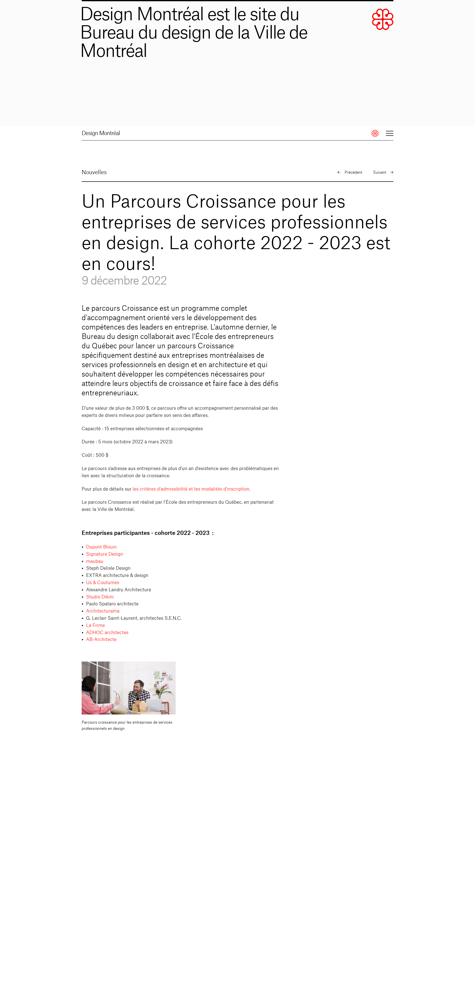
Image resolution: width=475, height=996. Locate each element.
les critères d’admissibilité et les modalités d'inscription (191, 489)
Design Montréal (101, 133)
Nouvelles (94, 172)
